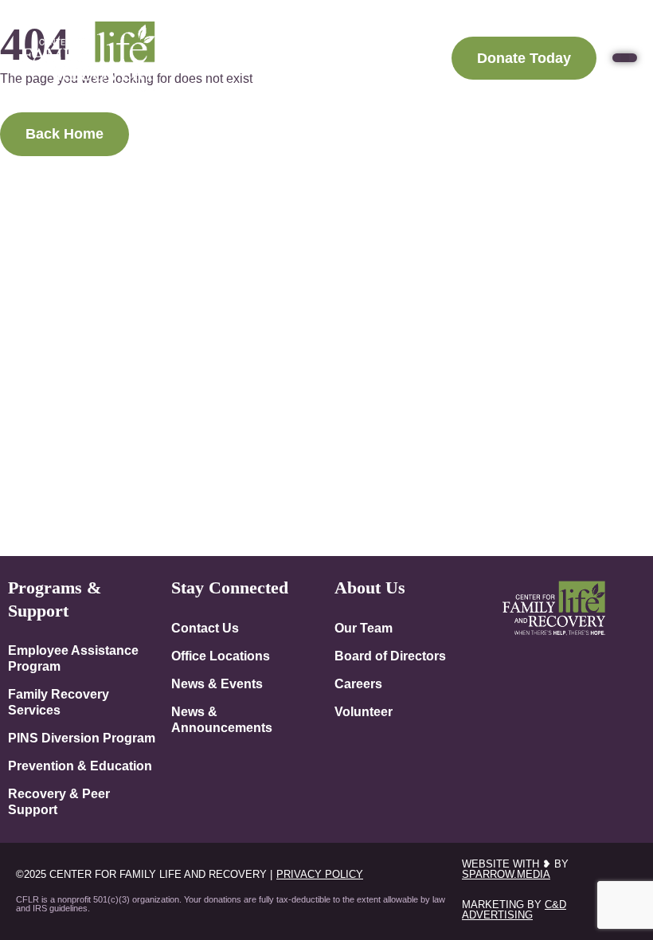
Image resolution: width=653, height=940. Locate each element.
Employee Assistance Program (73, 658)
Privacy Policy (319, 874)
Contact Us (205, 628)
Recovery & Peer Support (59, 801)
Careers (358, 683)
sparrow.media (506, 874)
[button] (624, 57)
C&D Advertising (514, 910)
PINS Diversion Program (81, 737)
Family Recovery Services (58, 702)
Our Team (363, 628)
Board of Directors (390, 655)
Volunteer (363, 711)
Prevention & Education (80, 765)
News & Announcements (221, 719)
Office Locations (220, 655)
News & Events (217, 683)
